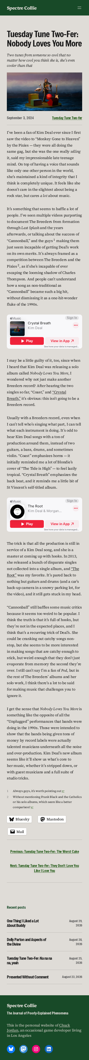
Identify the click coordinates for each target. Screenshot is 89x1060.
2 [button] (18, 265)
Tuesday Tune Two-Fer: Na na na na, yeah (29, 960)
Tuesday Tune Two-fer (67, 117)
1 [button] (54, 239)
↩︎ (63, 791)
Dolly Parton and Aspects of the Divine (26, 942)
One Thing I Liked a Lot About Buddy (23, 923)
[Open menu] (79, 7)
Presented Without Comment (27, 977)
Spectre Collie (22, 8)
